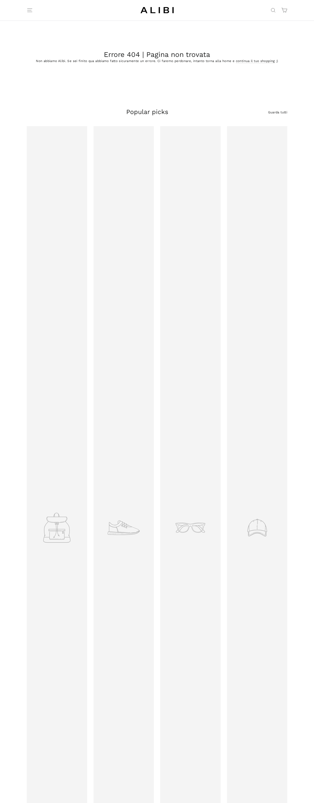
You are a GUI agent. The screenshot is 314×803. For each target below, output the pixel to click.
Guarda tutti (278, 112)
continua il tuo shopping (255, 61)
